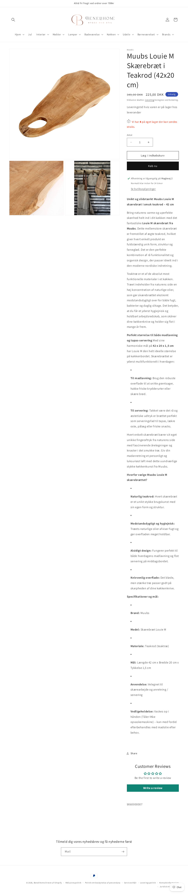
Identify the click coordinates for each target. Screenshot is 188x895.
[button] (13, 20)
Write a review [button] (152, 788)
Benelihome (39, 882)
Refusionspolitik (73, 882)
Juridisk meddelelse (169, 886)
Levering (149, 99)
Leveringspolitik (148, 882)
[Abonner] (123, 851)
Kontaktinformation (169, 882)
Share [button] (134, 753)
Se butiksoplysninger (143, 188)
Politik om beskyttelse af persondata (102, 882)
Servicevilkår (130, 882)
